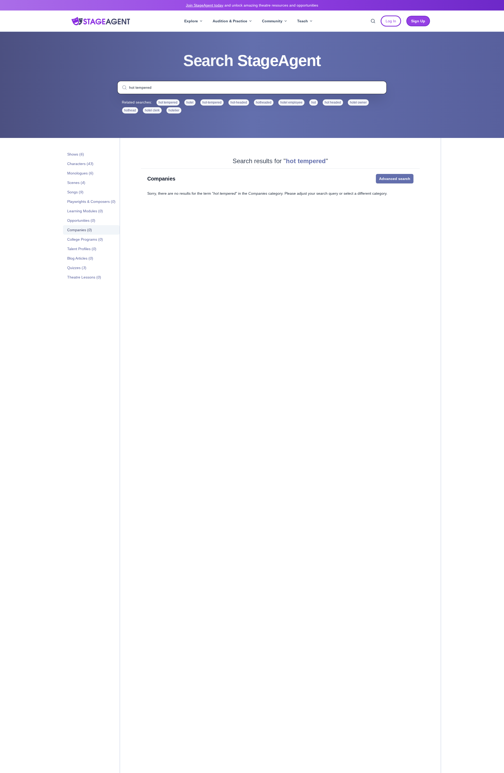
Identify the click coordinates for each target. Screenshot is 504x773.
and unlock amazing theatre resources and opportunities (252, 5)
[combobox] (252, 87)
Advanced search (394, 179)
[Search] (373, 21)
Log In (391, 21)
